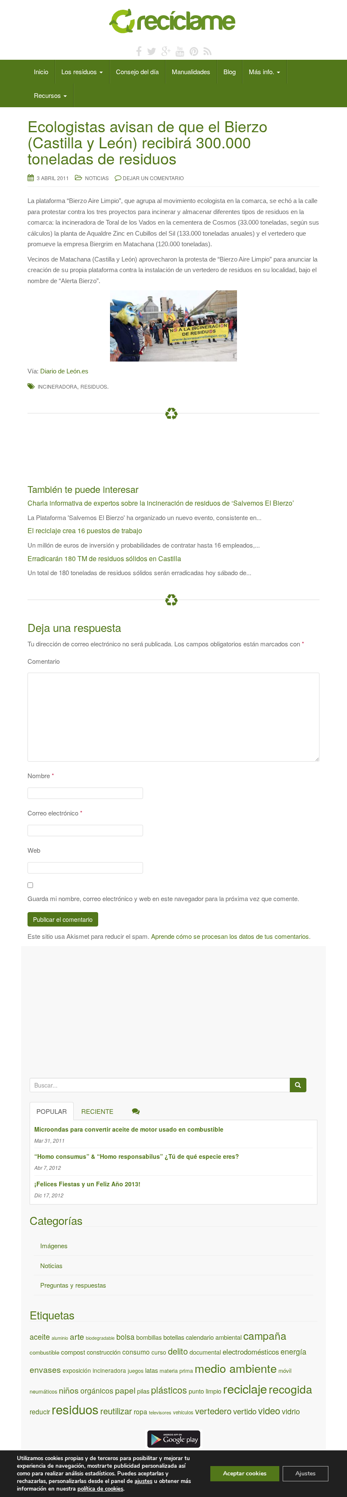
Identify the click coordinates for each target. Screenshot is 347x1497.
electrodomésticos (251, 1352)
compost (73, 1351)
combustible (44, 1352)
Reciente (97, 1111)
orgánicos (96, 1390)
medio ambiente (236, 1368)
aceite (40, 1336)
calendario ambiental (214, 1337)
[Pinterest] (194, 50)
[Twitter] (151, 50)
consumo (136, 1351)
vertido (244, 1410)
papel (125, 1390)
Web (34, 850)
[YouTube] (180, 50)
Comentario (44, 661)
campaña (264, 1335)
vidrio (291, 1411)
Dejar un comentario (153, 177)
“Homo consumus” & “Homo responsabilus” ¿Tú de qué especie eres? (136, 1156)
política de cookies (100, 1489)
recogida (290, 1389)
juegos (135, 1371)
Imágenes (54, 1245)
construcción (104, 1351)
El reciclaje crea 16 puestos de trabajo (85, 530)
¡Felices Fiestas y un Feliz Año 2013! (87, 1184)
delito (178, 1351)
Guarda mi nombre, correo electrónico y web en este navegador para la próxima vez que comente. (163, 898)
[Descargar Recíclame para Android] (173, 1437)
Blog (229, 71)
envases (45, 1369)
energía (293, 1351)
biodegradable (100, 1338)
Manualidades (191, 71)
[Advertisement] (182, 454)
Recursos (48, 95)
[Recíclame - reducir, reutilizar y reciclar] (173, 20)
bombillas (149, 1337)
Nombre (41, 775)
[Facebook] (139, 50)
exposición (77, 1370)
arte (77, 1336)
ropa (140, 1411)
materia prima (176, 1370)
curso (158, 1352)
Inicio (41, 71)
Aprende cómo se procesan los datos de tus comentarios (230, 936)
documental (205, 1351)
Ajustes (305, 1473)
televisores (160, 1412)
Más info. (262, 71)
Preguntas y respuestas (73, 1284)
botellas (173, 1337)
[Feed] (208, 50)
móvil (285, 1370)
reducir (40, 1411)
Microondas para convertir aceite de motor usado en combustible (128, 1129)
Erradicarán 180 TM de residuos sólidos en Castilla (104, 558)
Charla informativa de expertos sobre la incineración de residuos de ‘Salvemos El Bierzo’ (161, 503)
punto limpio (205, 1390)
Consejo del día (137, 71)
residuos (93, 386)
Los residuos (80, 71)
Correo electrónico (55, 812)
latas (151, 1370)
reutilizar (116, 1411)
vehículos (183, 1412)
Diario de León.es (64, 371)
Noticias (97, 177)
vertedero (213, 1411)
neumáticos (43, 1391)
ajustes (143, 1481)
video (269, 1410)
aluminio (60, 1338)
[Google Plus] (166, 50)
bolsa (125, 1336)
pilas (143, 1390)
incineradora (57, 386)
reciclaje (245, 1388)
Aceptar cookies (245, 1473)
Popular (51, 1111)
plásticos (169, 1389)
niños (69, 1390)
